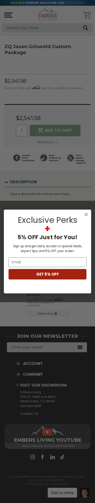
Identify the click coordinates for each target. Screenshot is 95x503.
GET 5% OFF (47, 274)
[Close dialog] (86, 214)
